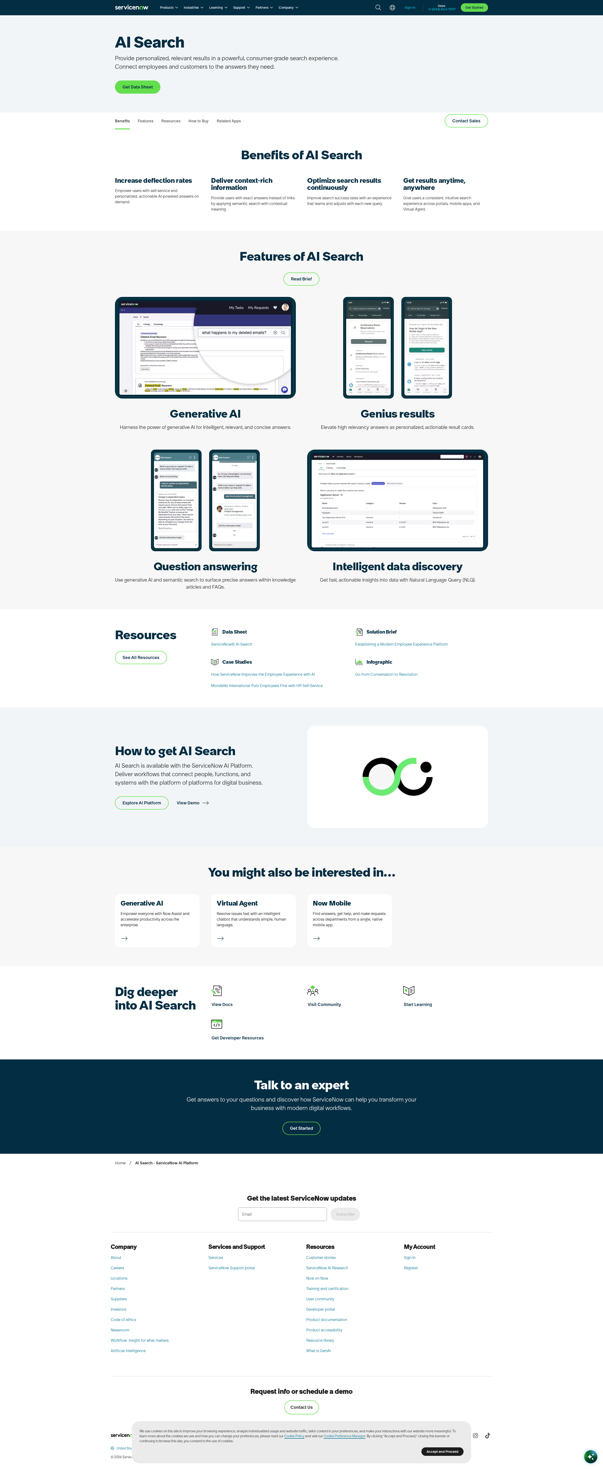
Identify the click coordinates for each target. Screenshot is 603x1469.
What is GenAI (318, 1350)
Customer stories (321, 1257)
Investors (118, 1309)
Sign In (410, 1257)
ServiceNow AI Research (327, 1267)
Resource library (320, 1340)
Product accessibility (324, 1330)
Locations (119, 1278)
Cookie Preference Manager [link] (344, 1436)
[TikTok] (487, 1435)
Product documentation (326, 1319)
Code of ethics (123, 1319)
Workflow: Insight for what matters (140, 1340)
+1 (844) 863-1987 (442, 9)
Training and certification (327, 1288)
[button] (169, 7)
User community (320, 1299)
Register (411, 1267)
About (116, 1257)
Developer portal (320, 1309)
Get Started (474, 7)
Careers (117, 1267)
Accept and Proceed (442, 1451)
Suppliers (119, 1299)
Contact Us (301, 1407)
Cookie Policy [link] (294, 1436)
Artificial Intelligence (128, 1350)
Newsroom (120, 1330)
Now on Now (317, 1278)
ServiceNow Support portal (231, 1267)
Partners (118, 1288)
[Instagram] (475, 1435)
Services (215, 1257)
